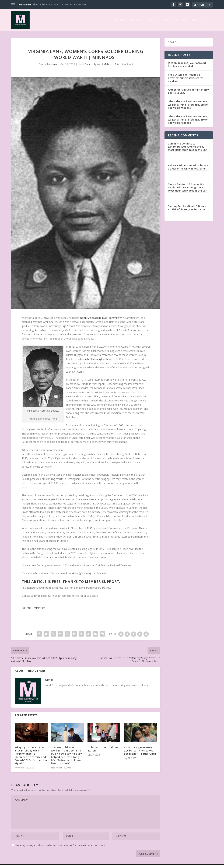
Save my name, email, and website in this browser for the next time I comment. (60, 845)
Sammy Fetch (176, 206)
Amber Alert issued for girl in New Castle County (188, 91)
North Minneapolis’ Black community (101, 317)
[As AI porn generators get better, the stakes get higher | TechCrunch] (140, 732)
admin (54, 64)
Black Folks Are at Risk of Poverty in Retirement (188, 167)
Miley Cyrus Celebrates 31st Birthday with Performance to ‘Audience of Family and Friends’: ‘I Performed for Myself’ (31, 755)
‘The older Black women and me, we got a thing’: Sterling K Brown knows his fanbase (188, 104)
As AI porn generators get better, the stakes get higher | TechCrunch (140, 750)
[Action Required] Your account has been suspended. (187, 64)
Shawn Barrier (176, 184)
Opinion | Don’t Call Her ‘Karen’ (103, 749)
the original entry (81, 573)
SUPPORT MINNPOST (34, 608)
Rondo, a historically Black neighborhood (89, 359)
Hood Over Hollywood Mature (170, 20)
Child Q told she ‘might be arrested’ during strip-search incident (185, 78)
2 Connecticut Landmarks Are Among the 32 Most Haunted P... (68, 4)
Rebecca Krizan (177, 165)
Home (119, 20)
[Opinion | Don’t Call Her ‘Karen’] (104, 732)
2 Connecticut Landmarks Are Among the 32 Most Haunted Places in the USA (187, 146)
